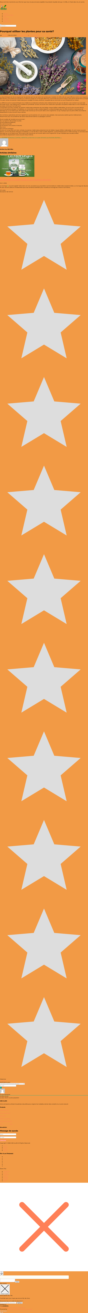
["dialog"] (44, 1296)
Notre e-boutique (5, 1118)
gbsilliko (4, 35)
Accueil (5, 13)
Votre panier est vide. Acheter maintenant (12, 1307)
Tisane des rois (4, 1110)
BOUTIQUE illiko (8, 15)
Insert (17, 1281)
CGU (11, 1124)
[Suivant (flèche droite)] (2, 1312)
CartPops (19, 1309)
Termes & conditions (6, 1121)
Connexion (3, 1080)
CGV (1, 1124)
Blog (4, 16)
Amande (2, 1116)
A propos (6, 18)
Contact (5, 20)
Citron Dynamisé (5, 1113)
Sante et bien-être (22, 35)
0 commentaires (34, 35)
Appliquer (19, 1302)
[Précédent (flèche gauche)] (0, 1312)
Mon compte (7, 21)
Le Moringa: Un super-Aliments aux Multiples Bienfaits (25, 180)
